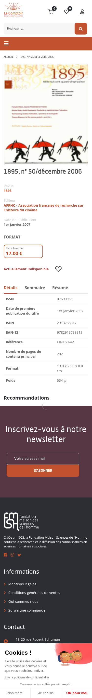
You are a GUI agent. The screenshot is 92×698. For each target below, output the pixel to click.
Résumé (60, 287)
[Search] (81, 29)
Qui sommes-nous (23, 601)
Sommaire (35, 287)
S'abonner (43, 471)
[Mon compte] (82, 12)
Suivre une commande (26, 610)
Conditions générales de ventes (34, 592)
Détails (10, 287)
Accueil (8, 57)
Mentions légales (22, 584)
